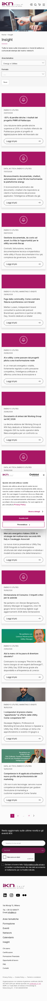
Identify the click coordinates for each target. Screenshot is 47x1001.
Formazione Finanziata (11, 956)
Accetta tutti (23, 518)
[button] (39, 4)
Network (7, 933)
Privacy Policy (20, 505)
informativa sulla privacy (34, 864)
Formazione (9, 923)
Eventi (6, 928)
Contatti (6, 968)
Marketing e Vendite (28, 292)
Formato (5, 69)
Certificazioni (8, 952)
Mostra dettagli (34, 511)
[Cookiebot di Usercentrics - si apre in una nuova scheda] (29, 475)
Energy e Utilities (11, 110)
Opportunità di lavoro (10, 960)
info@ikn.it (12, 912)
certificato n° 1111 (35, 983)
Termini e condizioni (34, 977)
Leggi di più (11, 141)
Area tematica (7, 58)
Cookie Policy (19, 977)
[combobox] (23, 62)
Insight (6, 942)
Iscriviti (7, 850)
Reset (5, 82)
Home (4, 35)
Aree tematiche (11, 919)
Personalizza (22, 524)
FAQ (4, 964)
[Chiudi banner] (43, 475)
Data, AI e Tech (10, 169)
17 (29, 816)
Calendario (8, 937)
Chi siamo (6, 948)
